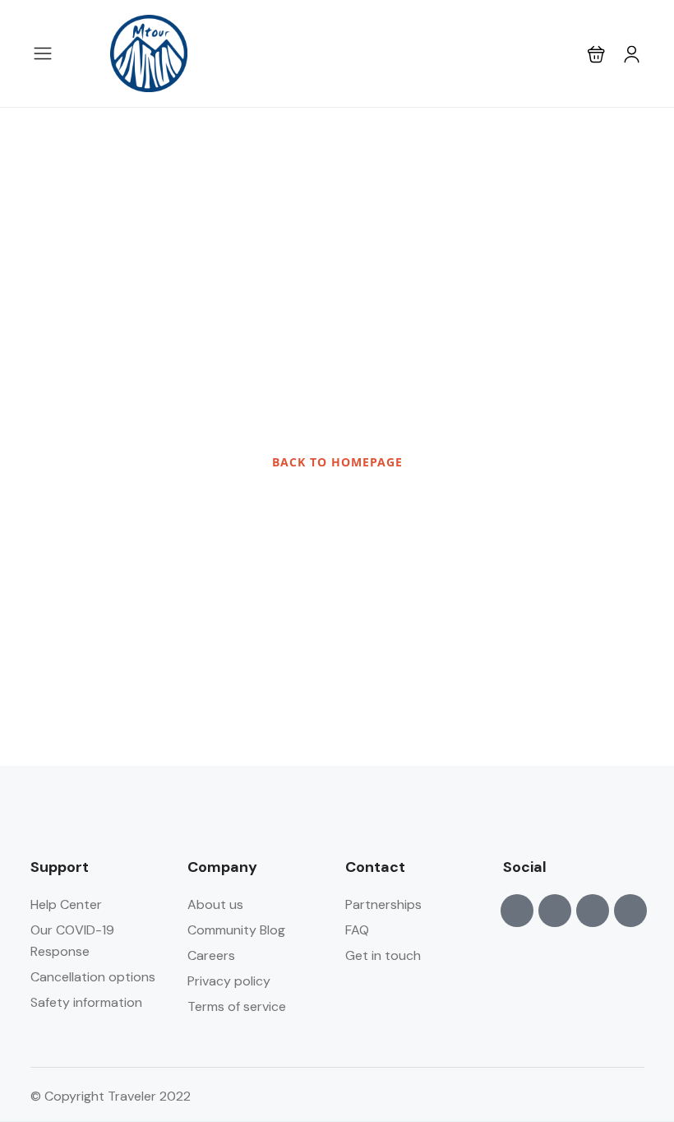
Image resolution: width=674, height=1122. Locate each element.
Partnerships (383, 904)
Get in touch (383, 955)
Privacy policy (228, 981)
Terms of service (236, 1006)
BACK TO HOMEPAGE (337, 462)
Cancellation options (92, 976)
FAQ (357, 930)
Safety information (86, 1002)
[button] (596, 53)
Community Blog (236, 930)
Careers (211, 955)
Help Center (66, 904)
